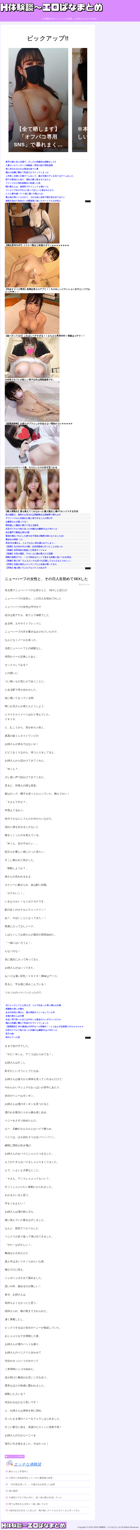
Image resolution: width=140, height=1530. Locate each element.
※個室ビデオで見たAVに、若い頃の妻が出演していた (35, 1497)
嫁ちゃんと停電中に (18, 1471)
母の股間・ (14, 1491)
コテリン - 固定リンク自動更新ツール (88, 201)
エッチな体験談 (27, 1464)
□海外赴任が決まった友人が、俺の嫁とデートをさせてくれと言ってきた (44, 1510)
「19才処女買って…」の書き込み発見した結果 (32, 1484)
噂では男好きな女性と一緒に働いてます (28, 1504)
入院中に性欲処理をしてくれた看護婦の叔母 (30, 1478)
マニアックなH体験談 (16, 1456)
